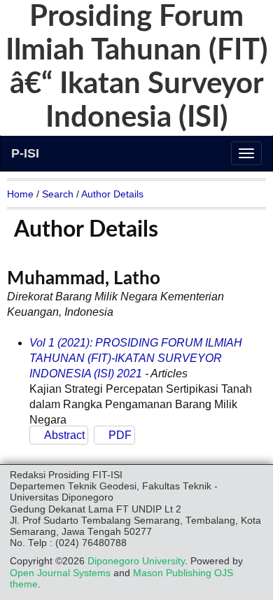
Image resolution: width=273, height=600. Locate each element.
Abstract (64, 435)
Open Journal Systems (60, 573)
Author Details (112, 194)
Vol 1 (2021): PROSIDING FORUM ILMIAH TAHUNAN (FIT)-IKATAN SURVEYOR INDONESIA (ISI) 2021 (135, 358)
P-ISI (25, 153)
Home (20, 194)
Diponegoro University (136, 561)
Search (58, 194)
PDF (120, 435)
